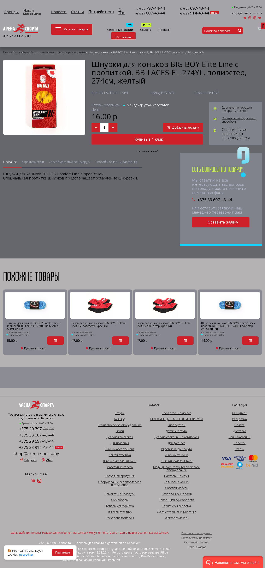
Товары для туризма (120, 506)
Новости (58, 11)
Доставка (239, 431)
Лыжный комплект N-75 (177, 461)
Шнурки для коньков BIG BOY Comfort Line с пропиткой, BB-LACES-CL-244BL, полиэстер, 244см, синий (228, 326)
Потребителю (101, 11)
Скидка (145, 30)
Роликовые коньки (176, 482)
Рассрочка (239, 419)
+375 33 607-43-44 (214, 200)
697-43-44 (194, 8)
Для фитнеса (176, 443)
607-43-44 (150, 13)
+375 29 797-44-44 (36, 429)
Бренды (11, 11)
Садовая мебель (176, 488)
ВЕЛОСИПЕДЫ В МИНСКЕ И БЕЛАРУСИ (176, 419)
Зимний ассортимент (119, 449)
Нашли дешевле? (147, 151)
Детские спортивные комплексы (176, 437)
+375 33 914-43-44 (36, 447)
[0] (260, 29)
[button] (233, 562)
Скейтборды (119, 500)
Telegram (30, 460)
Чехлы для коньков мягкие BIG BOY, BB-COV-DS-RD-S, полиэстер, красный (163, 325)
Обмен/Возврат (197, 547)
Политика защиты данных (196, 533)
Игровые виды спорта (176, 449)
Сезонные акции (120, 30)
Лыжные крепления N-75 (119, 461)
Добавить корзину (185, 127)
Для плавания (120, 443)
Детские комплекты (119, 437)
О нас (121, 11)
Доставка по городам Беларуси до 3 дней (237, 109)
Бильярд (119, 419)
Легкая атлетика (120, 455)
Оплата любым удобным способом (238, 120)
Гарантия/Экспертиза (196, 542)
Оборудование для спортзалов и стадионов (119, 483)
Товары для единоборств (176, 500)
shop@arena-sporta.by (246, 13)
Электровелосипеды (120, 518)
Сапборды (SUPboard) (176, 494)
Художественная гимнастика (176, 512)
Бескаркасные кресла (176, 413)
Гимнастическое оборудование (120, 425)
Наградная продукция (120, 476)
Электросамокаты (176, 518)
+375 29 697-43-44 (36, 441)
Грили (120, 431)
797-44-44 (150, 8)
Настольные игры (176, 476)
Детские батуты (176, 431)
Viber (49, 460)
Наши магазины (32, 12)
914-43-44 (194, 13)
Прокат (164, 30)
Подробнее (26, 555)
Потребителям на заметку (196, 538)
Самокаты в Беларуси (120, 494)
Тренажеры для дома (176, 506)
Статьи (77, 11)
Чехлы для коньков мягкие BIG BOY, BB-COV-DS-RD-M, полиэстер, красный (98, 325)
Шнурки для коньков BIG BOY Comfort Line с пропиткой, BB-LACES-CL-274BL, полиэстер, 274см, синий (33, 326)
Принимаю (62, 552)
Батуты (119, 413)
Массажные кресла (120, 467)
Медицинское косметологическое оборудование (176, 468)
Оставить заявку (223, 222)
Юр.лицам (123, 37)
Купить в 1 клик (149, 139)
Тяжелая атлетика (120, 512)
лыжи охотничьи (176, 455)
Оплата (239, 425)
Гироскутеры (177, 425)
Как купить (239, 413)
